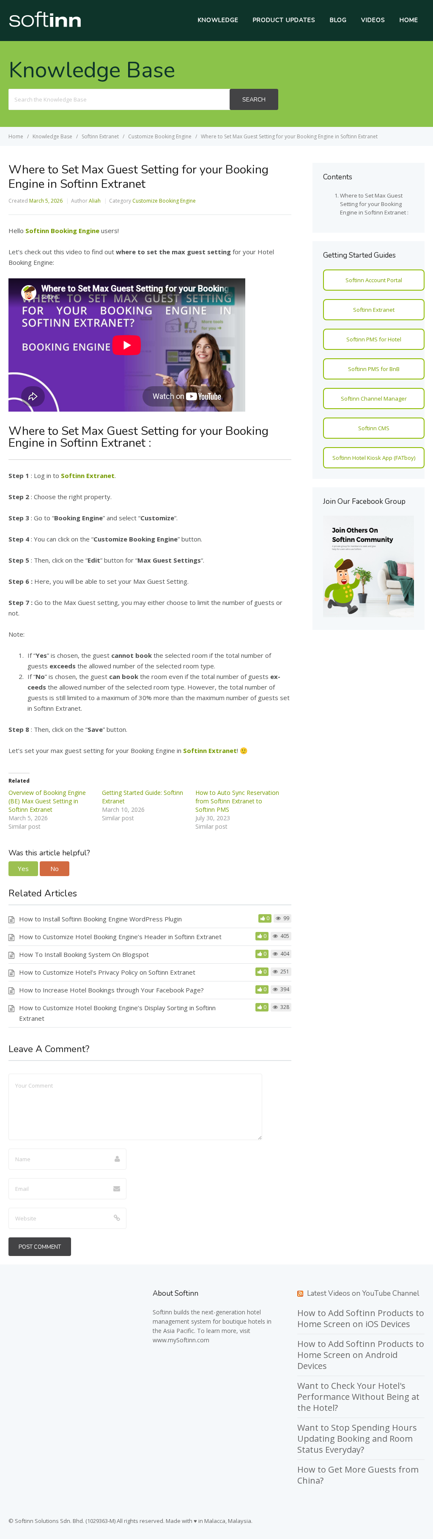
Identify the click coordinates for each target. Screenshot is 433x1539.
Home (409, 20)
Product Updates (284, 20)
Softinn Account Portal (373, 280)
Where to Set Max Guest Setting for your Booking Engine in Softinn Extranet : (374, 204)
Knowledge (218, 20)
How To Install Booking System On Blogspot (84, 954)
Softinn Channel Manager (374, 398)
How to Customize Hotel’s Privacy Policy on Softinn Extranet (107, 972)
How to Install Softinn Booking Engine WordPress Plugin (100, 919)
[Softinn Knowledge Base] (45, 25)
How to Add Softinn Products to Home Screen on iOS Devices (360, 1318)
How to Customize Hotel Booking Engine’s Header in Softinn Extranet (120, 936)
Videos (373, 20)
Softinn (162, 1312)
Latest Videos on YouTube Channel (363, 1293)
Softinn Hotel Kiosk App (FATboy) (373, 458)
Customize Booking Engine (164, 200)
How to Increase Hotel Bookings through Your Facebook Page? (111, 990)
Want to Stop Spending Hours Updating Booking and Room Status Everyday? (357, 1438)
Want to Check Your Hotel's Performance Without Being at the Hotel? (358, 1396)
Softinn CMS (373, 428)
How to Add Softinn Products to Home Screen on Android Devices (360, 1354)
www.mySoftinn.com (181, 1340)
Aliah (95, 200)
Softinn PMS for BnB (374, 369)
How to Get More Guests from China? (358, 1475)
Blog (338, 20)
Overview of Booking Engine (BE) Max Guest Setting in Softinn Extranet (47, 801)
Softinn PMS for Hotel (373, 339)
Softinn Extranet (374, 309)
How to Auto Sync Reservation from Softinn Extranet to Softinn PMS (237, 801)
